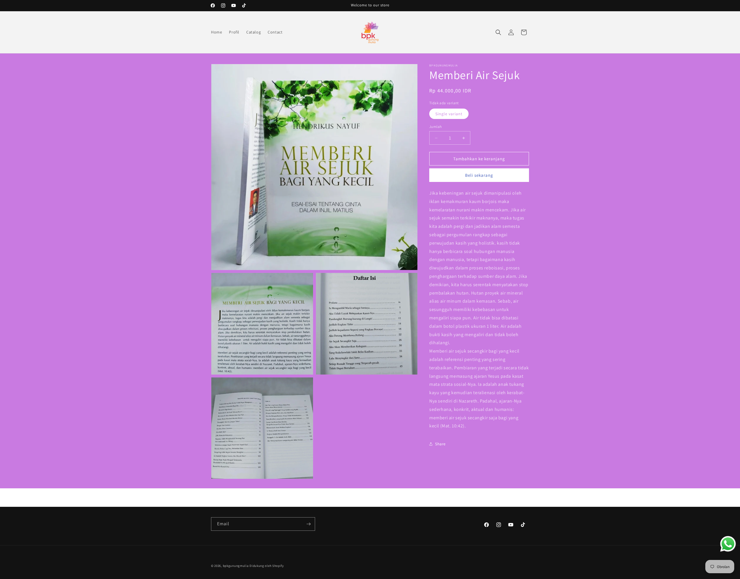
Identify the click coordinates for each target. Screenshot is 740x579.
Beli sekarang (479, 175)
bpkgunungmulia (236, 566)
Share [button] (440, 443)
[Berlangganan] (308, 524)
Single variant (448, 113)
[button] (498, 32)
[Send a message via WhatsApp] (728, 544)
